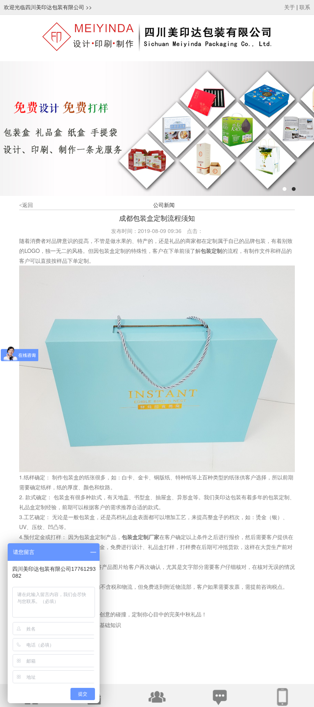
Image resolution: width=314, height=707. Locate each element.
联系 (304, 7)
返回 (26, 205)
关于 (289, 7)
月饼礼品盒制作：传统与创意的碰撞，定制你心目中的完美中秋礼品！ (124, 614)
